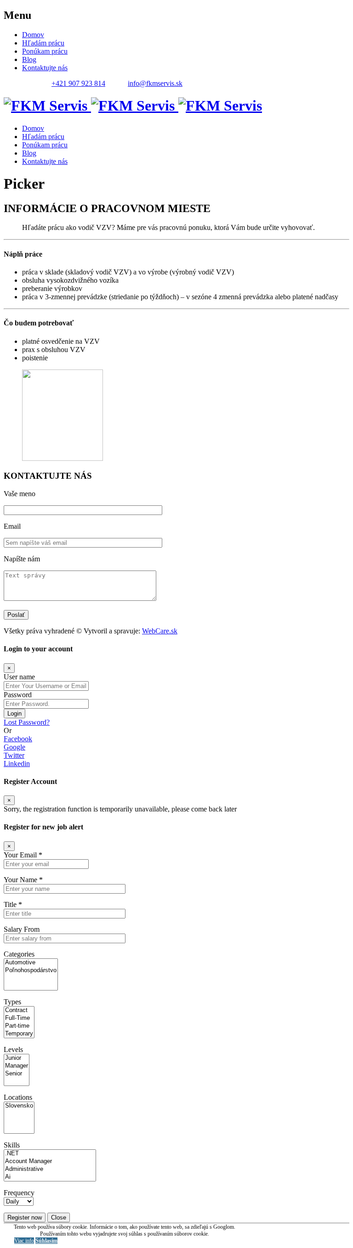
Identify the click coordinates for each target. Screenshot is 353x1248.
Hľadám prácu (43, 43)
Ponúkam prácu (45, 51)
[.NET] (50, 1154)
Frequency (19, 1193)
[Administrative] (50, 1169)
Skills (12, 1145)
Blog (29, 59)
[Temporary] (19, 1034)
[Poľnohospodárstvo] (30, 970)
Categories (19, 954)
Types (12, 1002)
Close (58, 1217)
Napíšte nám (22, 559)
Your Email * (23, 855)
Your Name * (23, 880)
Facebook (18, 739)
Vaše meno (19, 494)
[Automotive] (30, 963)
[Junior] (16, 1058)
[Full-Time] (19, 1018)
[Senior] (16, 1074)
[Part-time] (19, 1026)
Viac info (24, 1240)
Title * (13, 904)
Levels (13, 1049)
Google (14, 747)
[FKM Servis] (133, 105)
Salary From (22, 929)
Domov (33, 35)
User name (19, 677)
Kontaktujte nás (45, 68)
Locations (18, 1097)
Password (18, 695)
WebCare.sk (159, 631)
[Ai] (50, 1177)
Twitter (14, 755)
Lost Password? (27, 722)
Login (14, 713)
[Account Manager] (50, 1161)
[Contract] (19, 1010)
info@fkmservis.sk (155, 83)
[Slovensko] (19, 1106)
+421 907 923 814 (78, 83)
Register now (24, 1217)
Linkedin (17, 763)
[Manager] (16, 1066)
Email (12, 526)
